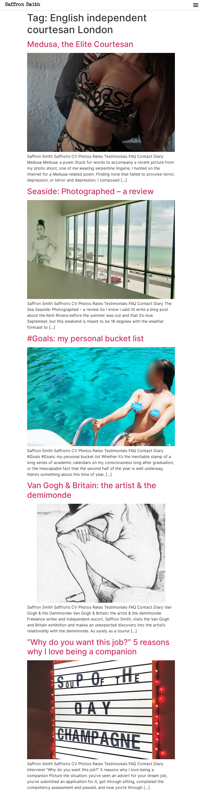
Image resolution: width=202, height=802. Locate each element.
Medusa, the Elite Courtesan (80, 44)
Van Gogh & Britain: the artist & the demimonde (91, 490)
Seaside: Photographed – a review (90, 191)
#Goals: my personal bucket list (85, 338)
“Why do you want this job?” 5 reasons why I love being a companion (98, 646)
